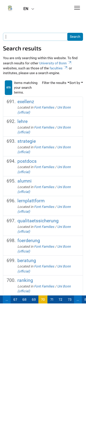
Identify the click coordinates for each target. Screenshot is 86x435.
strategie (26, 141)
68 (24, 299)
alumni (24, 181)
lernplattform (31, 201)
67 (15, 299)
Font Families (44, 107)
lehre (22, 121)
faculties (56, 68)
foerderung (28, 240)
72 (60, 299)
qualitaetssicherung (38, 220)
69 (34, 299)
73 (69, 299)
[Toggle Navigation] (77, 8)
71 (51, 299)
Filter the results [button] (54, 83)
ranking (25, 280)
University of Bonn (53, 63)
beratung (26, 260)
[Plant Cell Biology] (10, 8)
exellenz (25, 101)
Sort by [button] (74, 83)
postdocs (27, 161)
